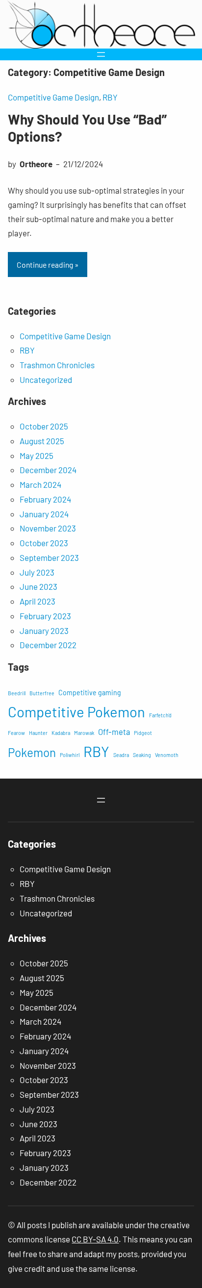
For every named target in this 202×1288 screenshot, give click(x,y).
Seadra (121, 755)
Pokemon (32, 752)
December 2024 (48, 470)
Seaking (142, 755)
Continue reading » (47, 264)
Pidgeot (143, 733)
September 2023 (49, 557)
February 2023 (45, 616)
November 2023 (48, 528)
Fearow (16, 733)
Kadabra (60, 733)
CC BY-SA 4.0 (95, 1239)
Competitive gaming (89, 692)
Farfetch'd (160, 715)
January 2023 (44, 630)
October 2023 (44, 543)
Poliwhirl (69, 755)
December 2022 (48, 645)
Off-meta (114, 731)
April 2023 (37, 601)
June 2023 (38, 586)
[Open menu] (101, 54)
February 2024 (45, 499)
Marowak (84, 733)
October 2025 (44, 426)
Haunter (38, 733)
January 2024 (44, 514)
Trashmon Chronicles (57, 365)
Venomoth (166, 755)
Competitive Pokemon (76, 711)
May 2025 (36, 455)
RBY (110, 97)
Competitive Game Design (53, 97)
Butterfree (41, 693)
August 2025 (42, 441)
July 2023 (37, 572)
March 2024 (40, 484)
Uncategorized (46, 379)
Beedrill (16, 693)
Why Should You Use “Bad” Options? (87, 128)
